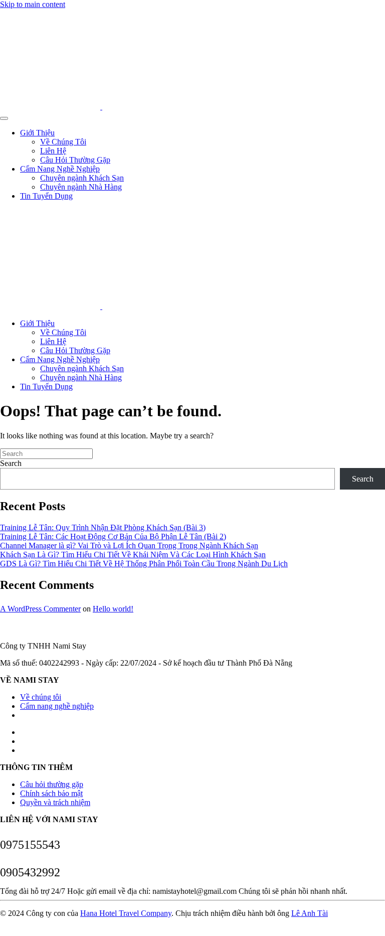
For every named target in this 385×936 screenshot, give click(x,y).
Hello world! (113, 608)
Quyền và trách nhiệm (55, 802)
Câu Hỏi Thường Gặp (75, 159)
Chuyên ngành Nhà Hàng (81, 187)
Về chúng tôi (40, 697)
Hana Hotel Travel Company (125, 913)
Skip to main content (32, 4)
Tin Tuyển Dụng (46, 196)
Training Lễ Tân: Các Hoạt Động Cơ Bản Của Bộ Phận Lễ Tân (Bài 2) (113, 536)
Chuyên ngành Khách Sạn (82, 178)
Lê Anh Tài (309, 913)
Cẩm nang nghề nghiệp (57, 706)
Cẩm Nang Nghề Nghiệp (60, 169)
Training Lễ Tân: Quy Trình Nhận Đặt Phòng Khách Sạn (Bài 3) (103, 527)
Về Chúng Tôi (63, 141)
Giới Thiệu (37, 132)
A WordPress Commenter (40, 608)
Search (11, 463)
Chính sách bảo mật (51, 793)
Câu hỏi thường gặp (51, 784)
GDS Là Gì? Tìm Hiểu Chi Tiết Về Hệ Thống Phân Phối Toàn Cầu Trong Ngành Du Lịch (144, 563)
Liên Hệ (53, 150)
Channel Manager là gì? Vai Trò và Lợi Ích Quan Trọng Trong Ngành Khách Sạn (129, 545)
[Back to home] (101, 106)
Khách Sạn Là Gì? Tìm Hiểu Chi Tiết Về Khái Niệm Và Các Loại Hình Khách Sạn (133, 554)
